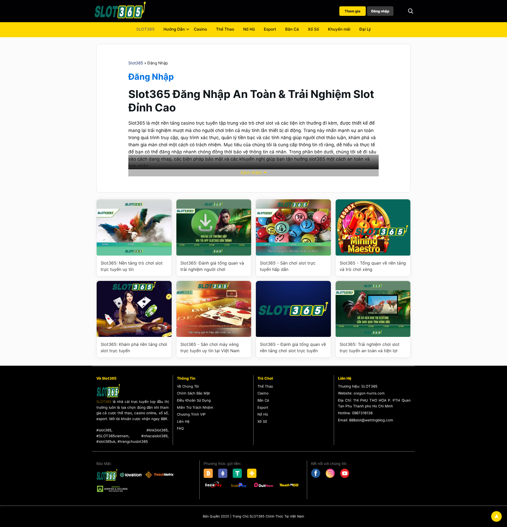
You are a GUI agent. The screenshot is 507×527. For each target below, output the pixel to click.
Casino (200, 29)
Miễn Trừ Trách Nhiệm (195, 407)
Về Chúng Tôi (188, 386)
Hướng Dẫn (174, 29)
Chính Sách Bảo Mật (193, 393)
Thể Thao (225, 29)
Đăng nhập (380, 11)
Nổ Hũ (249, 29)
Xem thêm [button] (251, 172)
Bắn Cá (292, 29)
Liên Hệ (183, 421)
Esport (270, 29)
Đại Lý (365, 29)
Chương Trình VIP (191, 414)
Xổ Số (313, 29)
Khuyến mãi (339, 29)
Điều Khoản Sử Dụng (194, 400)
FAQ (180, 428)
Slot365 (135, 62)
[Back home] (120, 11)
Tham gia (352, 11)
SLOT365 (145, 29)
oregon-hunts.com (369, 393)
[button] (410, 11)
